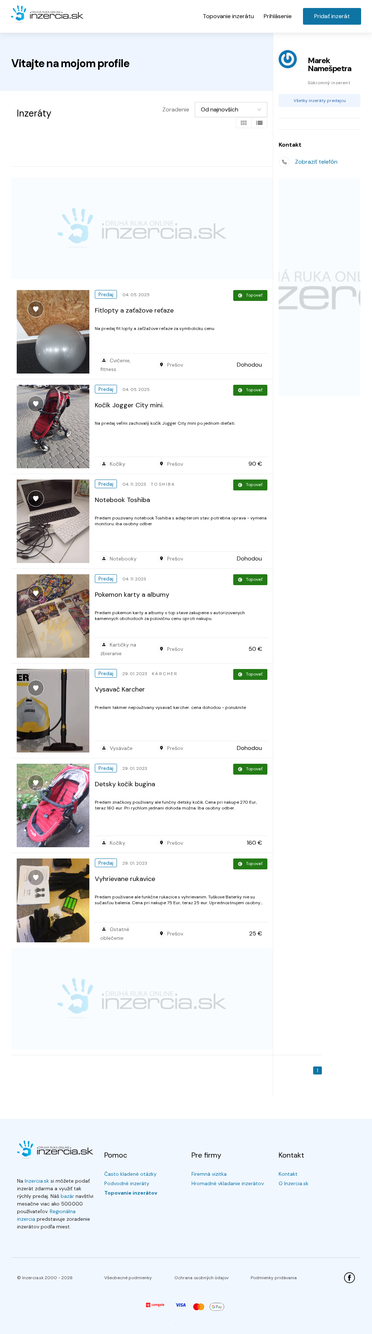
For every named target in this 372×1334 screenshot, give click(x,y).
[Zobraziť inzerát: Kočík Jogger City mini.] (56, 426)
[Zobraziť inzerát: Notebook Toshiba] (56, 521)
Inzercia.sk (37, 1181)
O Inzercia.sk (293, 1183)
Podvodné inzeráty (126, 1183)
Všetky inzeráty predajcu (320, 100)
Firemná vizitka (209, 1174)
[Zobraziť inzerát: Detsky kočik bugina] (56, 805)
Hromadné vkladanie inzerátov (227, 1183)
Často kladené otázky (130, 1174)
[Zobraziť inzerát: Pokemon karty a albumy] (56, 616)
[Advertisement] (142, 228)
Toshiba (163, 484)
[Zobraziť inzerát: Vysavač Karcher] (56, 710)
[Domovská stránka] (47, 14)
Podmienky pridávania (274, 1278)
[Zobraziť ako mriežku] (244, 122)
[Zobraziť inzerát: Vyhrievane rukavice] (56, 900)
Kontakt (288, 1174)
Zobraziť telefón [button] (316, 162)
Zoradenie (175, 109)
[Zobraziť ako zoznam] (259, 122)
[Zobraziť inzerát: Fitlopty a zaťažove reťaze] (56, 332)
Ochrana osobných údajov (201, 1278)
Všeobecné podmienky (128, 1278)
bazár (67, 1196)
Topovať (254, 295)
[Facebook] (349, 1277)
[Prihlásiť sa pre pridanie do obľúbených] (36, 309)
